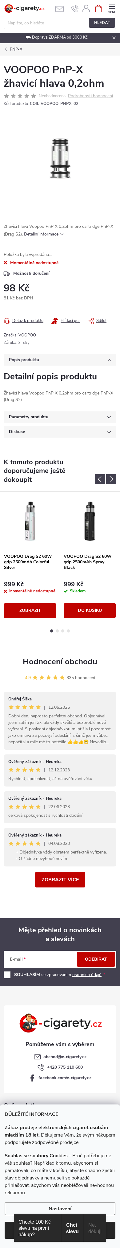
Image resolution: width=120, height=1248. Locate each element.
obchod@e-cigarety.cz (64, 1057)
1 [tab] (51, 630)
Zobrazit (30, 610)
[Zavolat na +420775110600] (75, 9)
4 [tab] (68, 630)
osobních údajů (87, 975)
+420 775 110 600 (65, 1067)
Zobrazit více (60, 879)
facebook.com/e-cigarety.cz (64, 1078)
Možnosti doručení (31, 273)
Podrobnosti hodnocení (90, 96)
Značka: (20, 335)
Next (111, 479)
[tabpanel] (30, 557)
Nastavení (60, 1208)
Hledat (102, 23)
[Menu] (112, 8)
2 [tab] (57, 630)
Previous (100, 479)
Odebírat (96, 959)
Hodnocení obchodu (60, 661)
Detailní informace (41, 234)
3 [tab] (62, 630)
